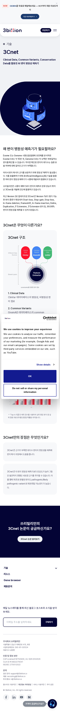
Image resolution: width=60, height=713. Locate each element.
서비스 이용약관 (38, 684)
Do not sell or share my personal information (30, 390)
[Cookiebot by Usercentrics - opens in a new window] (43, 318)
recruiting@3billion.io (16, 676)
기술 (6, 568)
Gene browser (12, 580)
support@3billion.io (19, 674)
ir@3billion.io (16, 679)
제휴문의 (8, 586)
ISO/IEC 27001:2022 (11, 665)
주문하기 (46, 30)
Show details (43, 364)
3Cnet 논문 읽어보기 (30, 539)
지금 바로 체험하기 (30, 16)
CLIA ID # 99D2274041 (13, 662)
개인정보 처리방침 (24, 684)
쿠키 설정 (50, 684)
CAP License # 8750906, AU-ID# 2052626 (21, 659)
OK (30, 376)
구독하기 (49, 622)
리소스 (7, 574)
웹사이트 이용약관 (9, 684)
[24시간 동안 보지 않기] (56, 3)
